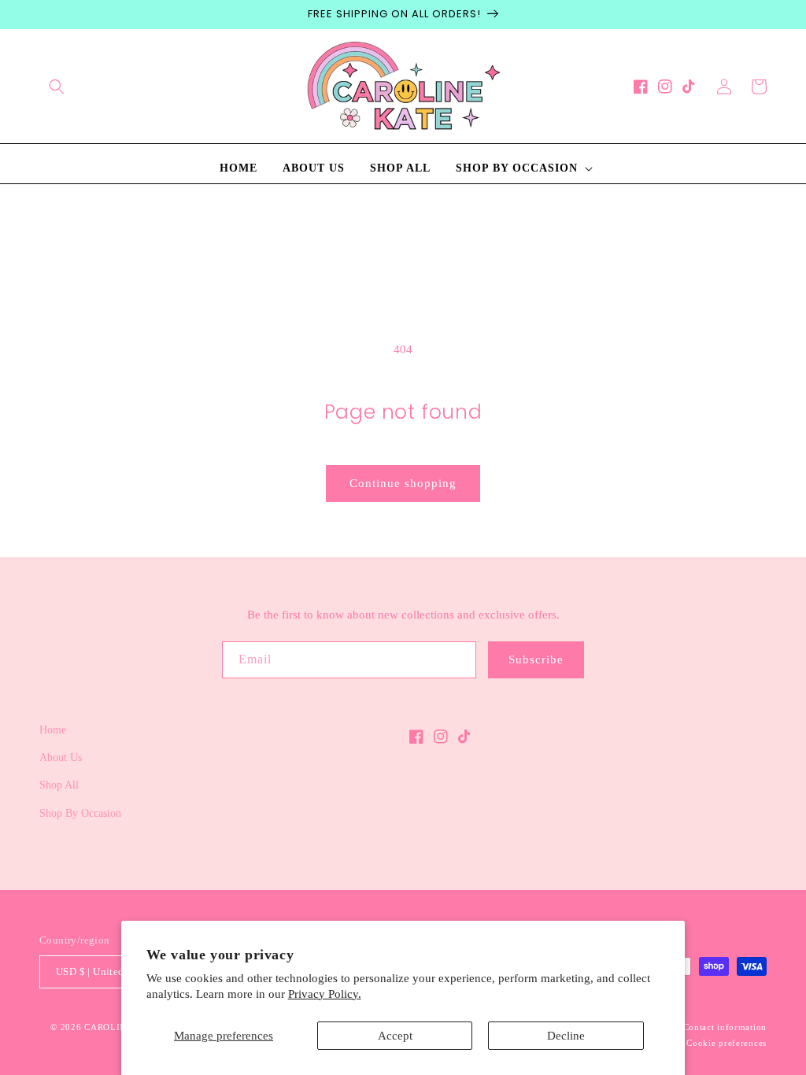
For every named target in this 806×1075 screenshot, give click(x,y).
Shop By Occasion (80, 813)
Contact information (725, 1027)
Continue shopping (403, 483)
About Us (60, 757)
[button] (56, 86)
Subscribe (536, 659)
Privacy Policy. (324, 994)
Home (52, 730)
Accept (395, 1035)
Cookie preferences (726, 1042)
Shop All (59, 785)
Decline (566, 1035)
